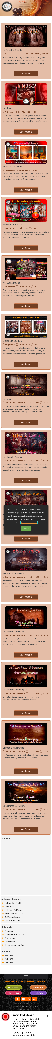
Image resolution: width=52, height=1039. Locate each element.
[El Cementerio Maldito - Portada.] (26, 559)
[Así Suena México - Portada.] (26, 269)
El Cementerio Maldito (13, 573)
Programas (10, 170)
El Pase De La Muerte (13, 748)
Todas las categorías (14, 945)
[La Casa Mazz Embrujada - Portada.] (26, 676)
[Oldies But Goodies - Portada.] (26, 327)
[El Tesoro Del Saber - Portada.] (26, 152)
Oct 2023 (9, 959)
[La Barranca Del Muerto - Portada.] (26, 792)
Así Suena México (11, 282)
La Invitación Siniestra (13, 631)
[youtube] (23, 999)
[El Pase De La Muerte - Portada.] (26, 734)
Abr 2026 (9, 955)
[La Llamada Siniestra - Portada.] (26, 443)
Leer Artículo (26, 73)
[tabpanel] (26, 982)
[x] (28, 999)
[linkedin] (34, 999)
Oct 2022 (9, 962)
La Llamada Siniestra (13, 457)
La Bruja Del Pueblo (12, 50)
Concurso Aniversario (15, 54)
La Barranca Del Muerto (14, 806)
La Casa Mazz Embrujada (15, 689)
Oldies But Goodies (12, 341)
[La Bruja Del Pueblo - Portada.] (26, 36)
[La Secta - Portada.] (26, 385)
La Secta (7, 399)
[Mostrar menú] (26, 976)
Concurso (9, 228)
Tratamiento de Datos (29, 523)
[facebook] (17, 999)
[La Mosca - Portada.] (26, 94)
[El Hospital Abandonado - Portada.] (26, 501)
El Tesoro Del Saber (12, 166)
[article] (26, 51)
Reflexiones (10, 112)
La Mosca (7, 108)
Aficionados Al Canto (13, 224)
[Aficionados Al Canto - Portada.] (26, 210)
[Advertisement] (26, 867)
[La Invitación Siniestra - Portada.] (26, 617)
